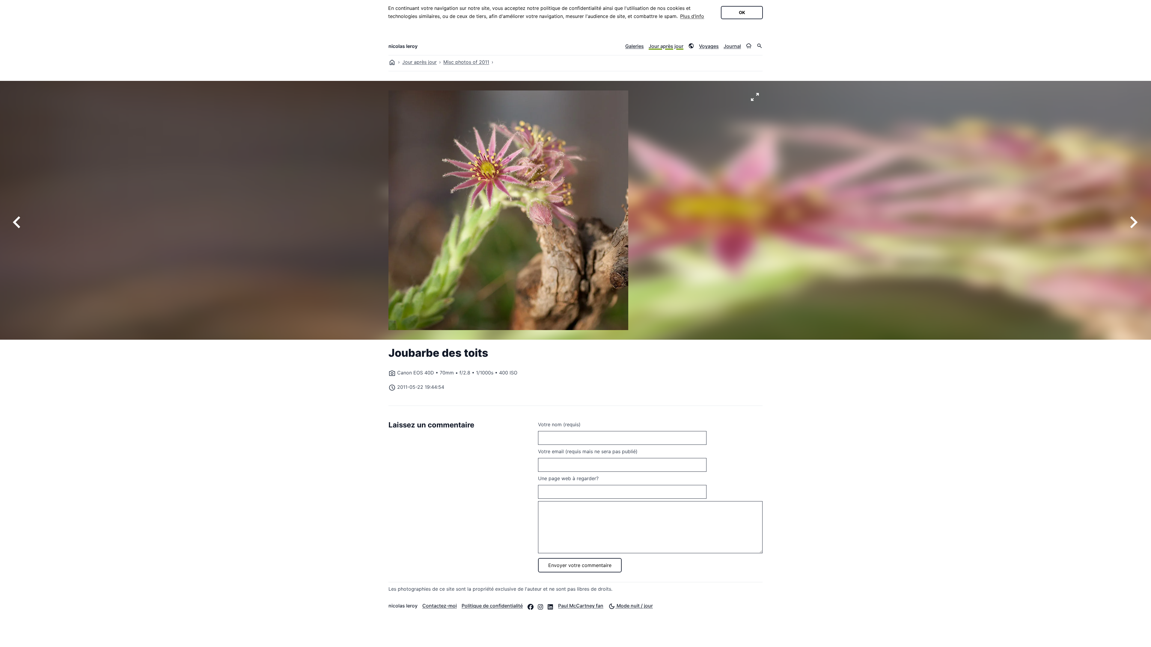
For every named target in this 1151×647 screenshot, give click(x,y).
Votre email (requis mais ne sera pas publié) (588, 451)
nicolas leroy (403, 46)
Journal (732, 46)
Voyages (709, 46)
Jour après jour (666, 46)
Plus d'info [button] (692, 16)
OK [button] (742, 12)
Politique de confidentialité (492, 606)
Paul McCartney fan (580, 606)
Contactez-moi (439, 606)
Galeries (634, 46)
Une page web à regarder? (568, 478)
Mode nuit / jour (634, 606)
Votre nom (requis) (559, 424)
